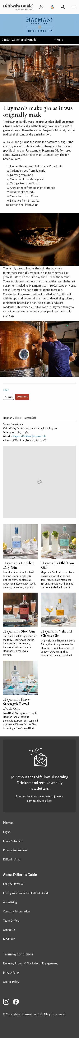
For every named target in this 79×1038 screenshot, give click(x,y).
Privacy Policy (11, 972)
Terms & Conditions (18, 954)
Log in (6, 832)
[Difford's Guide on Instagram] (7, 1002)
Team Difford (11, 920)
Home (5, 390)
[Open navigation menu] (73, 7)
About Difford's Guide (20, 875)
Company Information (16, 911)
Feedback (9, 939)
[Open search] (63, 7)
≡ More (58, 39)
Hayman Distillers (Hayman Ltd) (29, 436)
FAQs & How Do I (13, 884)
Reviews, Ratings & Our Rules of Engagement (30, 963)
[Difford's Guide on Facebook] (17, 1002)
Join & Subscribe (13, 841)
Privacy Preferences (15, 850)
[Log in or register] (41, 7)
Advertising (10, 902)
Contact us (9, 929)
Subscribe (22, 397)
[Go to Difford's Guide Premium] (52, 7)
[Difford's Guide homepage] (19, 7)
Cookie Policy (11, 981)
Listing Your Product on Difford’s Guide (26, 893)
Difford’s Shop (12, 859)
